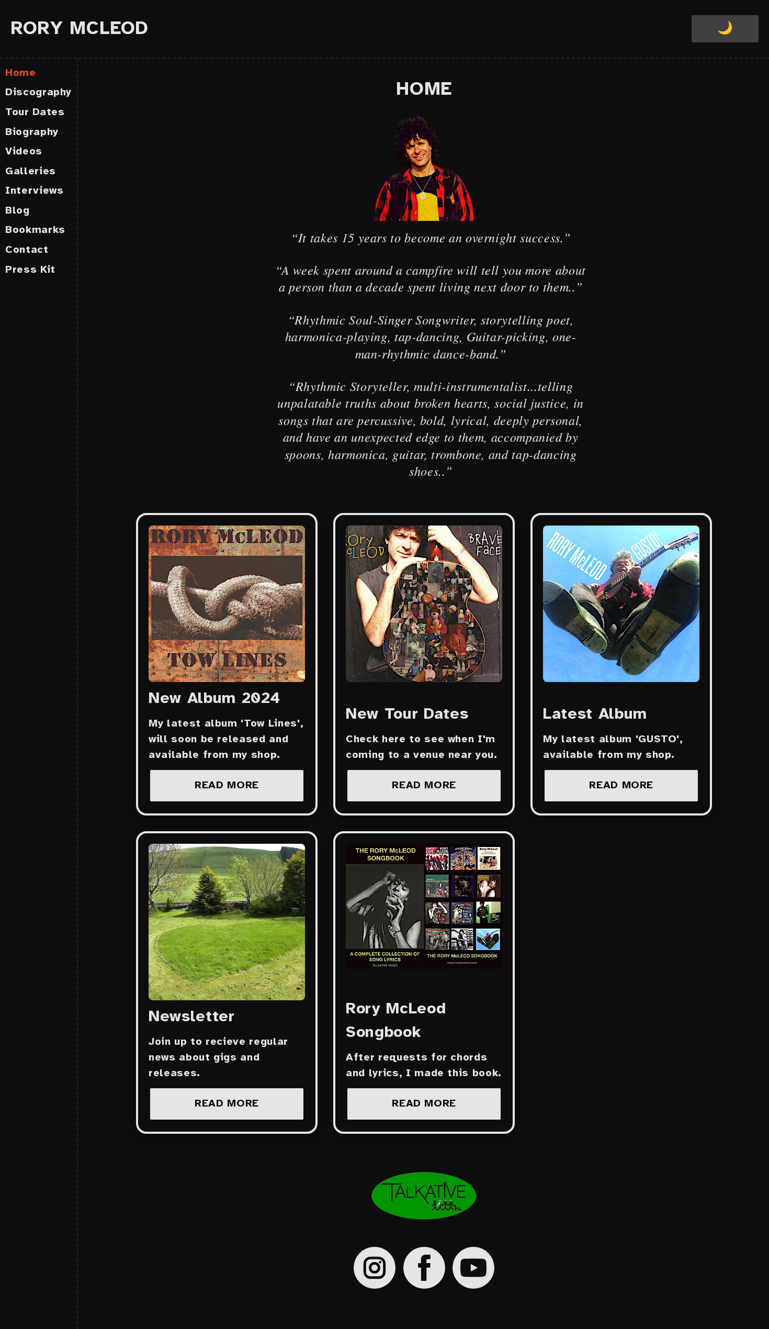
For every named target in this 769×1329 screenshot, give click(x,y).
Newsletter (192, 1017)
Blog (17, 210)
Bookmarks (35, 230)
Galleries (30, 171)
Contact (27, 249)
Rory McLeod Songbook (396, 1021)
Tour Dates (35, 112)
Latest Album (595, 714)
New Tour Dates (407, 714)
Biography (32, 132)
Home (20, 73)
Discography (38, 92)
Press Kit (30, 269)
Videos (23, 151)
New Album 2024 (214, 698)
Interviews (34, 190)
